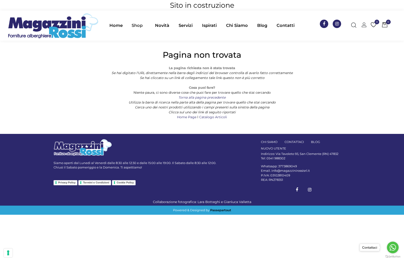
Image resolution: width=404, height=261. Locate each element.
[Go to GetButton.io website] (392, 256)
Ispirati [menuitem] (209, 25)
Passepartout (220, 210)
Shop (137, 25)
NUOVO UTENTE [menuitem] (273, 148)
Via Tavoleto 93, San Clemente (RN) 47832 (307, 154)
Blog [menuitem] (262, 25)
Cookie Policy (125, 182)
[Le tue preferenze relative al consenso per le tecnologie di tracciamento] (8, 252)
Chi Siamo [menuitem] (237, 25)
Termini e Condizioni (96, 182)
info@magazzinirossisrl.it (290, 170)
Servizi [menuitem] (186, 25)
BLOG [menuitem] (315, 142)
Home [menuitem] (116, 25)
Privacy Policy (67, 182)
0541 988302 (276, 158)
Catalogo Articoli (213, 117)
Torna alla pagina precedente (202, 97)
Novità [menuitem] (162, 25)
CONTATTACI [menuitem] (294, 142)
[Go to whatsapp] (393, 247)
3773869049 (287, 166)
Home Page (187, 117)
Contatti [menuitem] (286, 25)
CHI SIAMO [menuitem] (269, 142)
